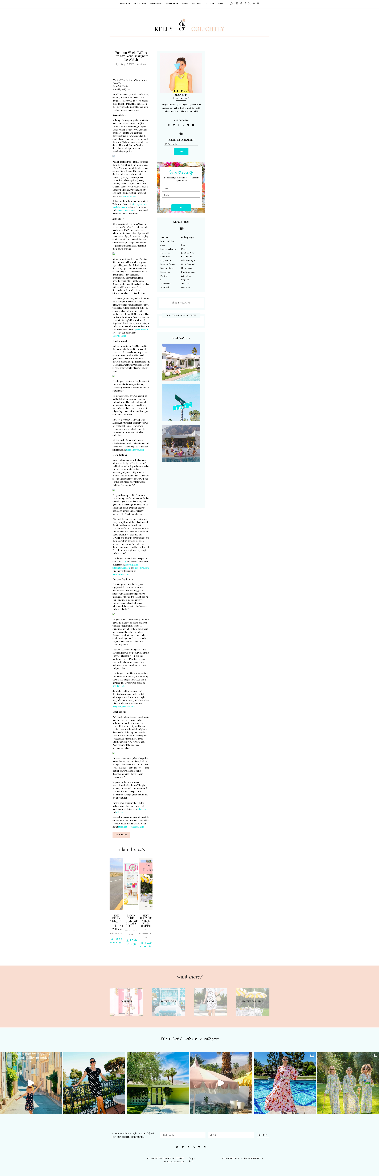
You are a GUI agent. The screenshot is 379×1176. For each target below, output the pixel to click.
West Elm (185, 288)
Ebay (124, 561)
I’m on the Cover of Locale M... (131, 921)
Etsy (183, 245)
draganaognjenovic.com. (124, 706)
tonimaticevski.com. (135, 449)
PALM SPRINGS (156, 4)
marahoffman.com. (121, 574)
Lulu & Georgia (188, 261)
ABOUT (208, 4)
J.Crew (184, 249)
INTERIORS (170, 4)
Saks (162, 280)
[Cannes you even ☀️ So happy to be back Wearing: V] (94, 1083)
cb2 (182, 241)
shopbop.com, (132, 564)
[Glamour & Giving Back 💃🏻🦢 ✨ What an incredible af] (284, 1083)
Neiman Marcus (167, 268)
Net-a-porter (187, 268)
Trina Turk (164, 288)
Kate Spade (186, 257)
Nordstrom (165, 272)
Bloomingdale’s (167, 241)
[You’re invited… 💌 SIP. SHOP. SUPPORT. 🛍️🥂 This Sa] (348, 1083)
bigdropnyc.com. (141, 567)
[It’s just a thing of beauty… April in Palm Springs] (221, 1083)
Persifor (164, 276)
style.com (142, 809)
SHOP (220, 4)
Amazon (164, 238)
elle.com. (120, 812)
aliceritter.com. (119, 335)
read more (116, 941)
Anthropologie (187, 238)
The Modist (165, 284)
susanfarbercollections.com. (131, 826)
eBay (162, 245)
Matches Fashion (167, 264)
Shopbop (185, 280)
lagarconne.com (140, 329)
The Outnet (186, 284)
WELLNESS (196, 4)
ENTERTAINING (140, 4)
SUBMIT (181, 152)
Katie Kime (165, 257)
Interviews (141, 64)
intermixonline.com (121, 567)
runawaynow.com (124, 210)
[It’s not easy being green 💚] (158, 1083)
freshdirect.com (120, 207)
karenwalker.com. (129, 196)
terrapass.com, (140, 204)
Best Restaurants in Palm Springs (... (145, 922)
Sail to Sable (186, 276)
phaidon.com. (119, 685)
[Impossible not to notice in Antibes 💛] (31, 1083)
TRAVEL (185, 4)
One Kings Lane (188, 272)
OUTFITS (123, 4)
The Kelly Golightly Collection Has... (116, 922)
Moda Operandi (188, 264)
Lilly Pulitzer (165, 261)
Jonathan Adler (188, 253)
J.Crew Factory (166, 253)
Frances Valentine (168, 249)
